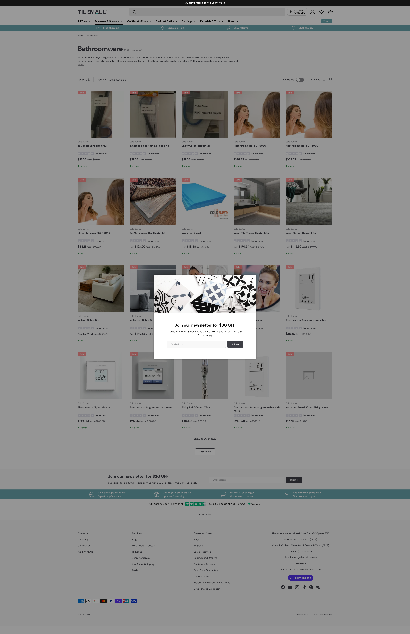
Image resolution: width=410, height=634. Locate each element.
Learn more (218, 2)
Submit (235, 344)
